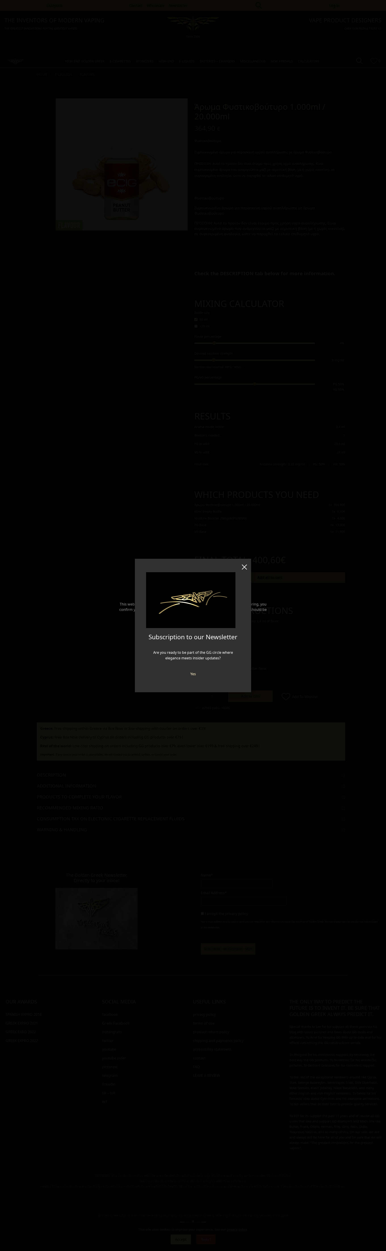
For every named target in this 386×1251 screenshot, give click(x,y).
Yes (193, 673)
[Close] (244, 565)
